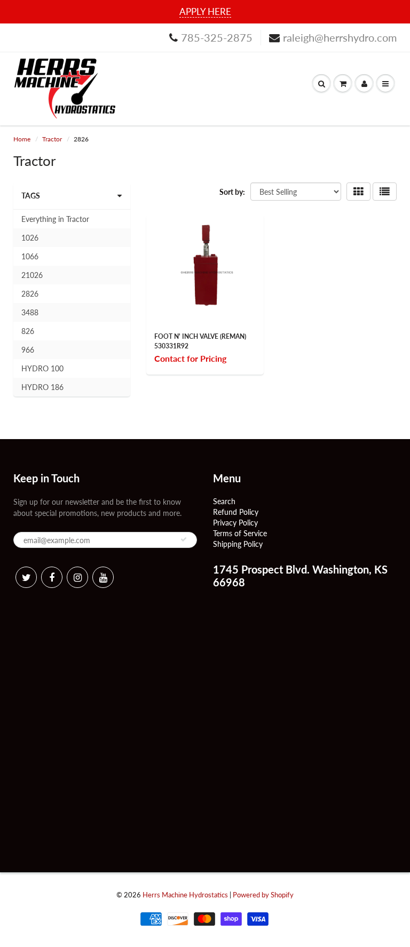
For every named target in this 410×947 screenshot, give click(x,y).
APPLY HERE (205, 11)
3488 (29, 312)
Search (224, 501)
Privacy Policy (235, 522)
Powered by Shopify (263, 894)
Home (21, 139)
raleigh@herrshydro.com (340, 37)
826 (27, 331)
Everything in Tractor (55, 219)
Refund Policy (235, 511)
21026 (32, 275)
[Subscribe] (183, 539)
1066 (29, 256)
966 (27, 349)
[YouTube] (103, 577)
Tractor (52, 139)
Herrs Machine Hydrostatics (185, 894)
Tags (30, 195)
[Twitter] (26, 577)
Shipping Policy (238, 543)
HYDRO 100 (42, 368)
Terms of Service (240, 533)
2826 (29, 293)
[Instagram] (77, 577)
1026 (29, 237)
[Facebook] (51, 577)
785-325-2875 (217, 37)
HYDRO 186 (42, 387)
